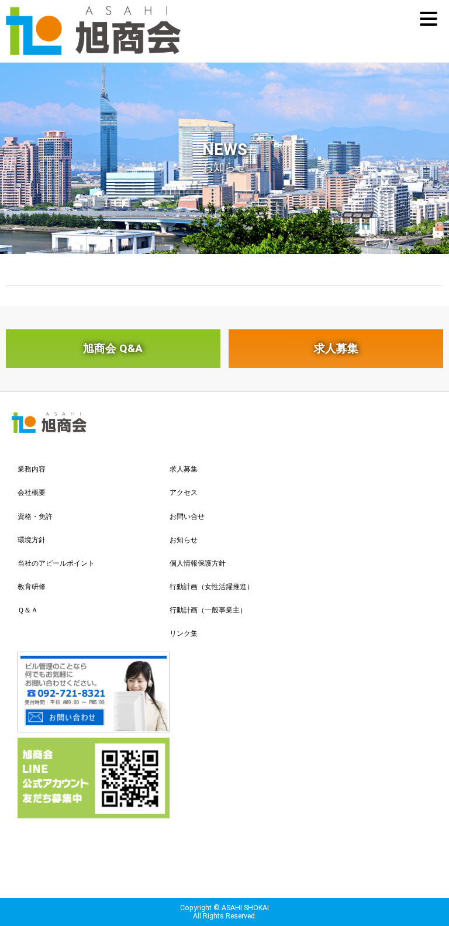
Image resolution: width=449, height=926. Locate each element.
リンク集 (184, 633)
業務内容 (32, 469)
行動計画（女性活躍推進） (212, 587)
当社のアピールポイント (56, 563)
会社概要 (32, 492)
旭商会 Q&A (113, 348)
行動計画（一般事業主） (208, 610)
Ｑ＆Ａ (28, 610)
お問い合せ (187, 516)
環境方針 (32, 540)
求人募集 (336, 348)
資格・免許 (35, 516)
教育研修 (32, 587)
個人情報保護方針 (198, 563)
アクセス (184, 492)
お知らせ (184, 540)
